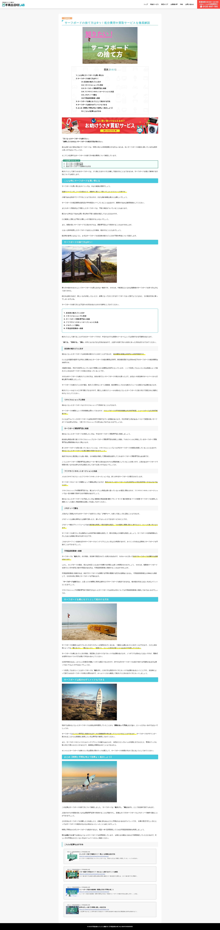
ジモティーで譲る (89, 95)
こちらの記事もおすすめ (91, 111)
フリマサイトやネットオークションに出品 (97, 91)
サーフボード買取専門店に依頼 (93, 88)
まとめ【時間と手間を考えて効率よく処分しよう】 (94, 108)
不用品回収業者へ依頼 (90, 98)
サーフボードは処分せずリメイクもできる (91, 105)
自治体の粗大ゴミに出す (91, 82)
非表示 (113, 69)
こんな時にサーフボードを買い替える (90, 75)
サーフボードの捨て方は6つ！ (87, 78)
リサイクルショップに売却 (92, 85)
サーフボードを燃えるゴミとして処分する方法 (93, 101)
